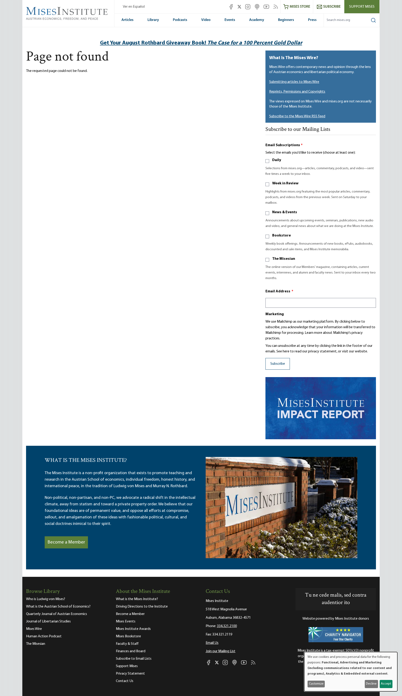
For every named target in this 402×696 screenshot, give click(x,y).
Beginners (286, 20)
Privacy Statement (130, 674)
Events (229, 20)
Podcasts (180, 20)
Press (312, 20)
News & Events (284, 212)
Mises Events (125, 621)
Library (153, 20)
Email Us (212, 643)
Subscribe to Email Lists (133, 659)
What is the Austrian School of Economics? (58, 606)
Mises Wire (34, 629)
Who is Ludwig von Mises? (45, 599)
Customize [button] (316, 684)
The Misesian (283, 259)
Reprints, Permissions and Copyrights (297, 92)
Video (206, 20)
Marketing (274, 314)
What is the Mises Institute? (137, 599)
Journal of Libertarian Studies (48, 621)
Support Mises (362, 7)
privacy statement (322, 351)
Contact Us (124, 681)
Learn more (313, 333)
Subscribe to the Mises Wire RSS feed (297, 116)
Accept (386, 684)
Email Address (279, 291)
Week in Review (285, 183)
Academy (256, 20)
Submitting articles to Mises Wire (294, 82)
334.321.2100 (227, 626)
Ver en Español (134, 7)
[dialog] (350, 671)
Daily (276, 160)
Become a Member (66, 542)
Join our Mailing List (220, 651)
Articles (127, 20)
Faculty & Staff (127, 644)
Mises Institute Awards (133, 629)
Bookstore (281, 235)
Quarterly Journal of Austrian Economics (56, 614)
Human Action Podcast (44, 636)
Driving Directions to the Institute (142, 606)
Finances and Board (130, 651)
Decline (371, 684)
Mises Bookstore (128, 636)
